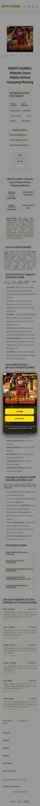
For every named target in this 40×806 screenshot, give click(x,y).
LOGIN (19, 411)
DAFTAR (19, 419)
